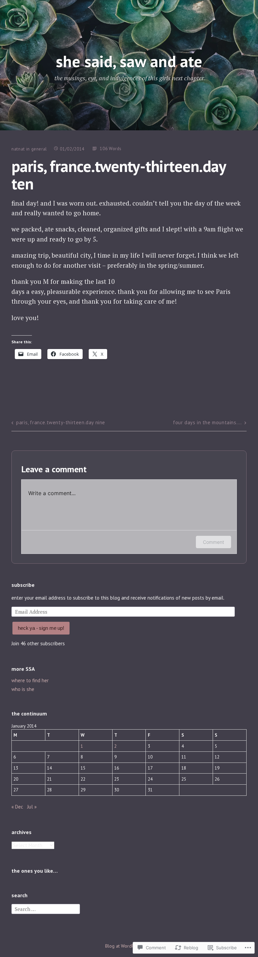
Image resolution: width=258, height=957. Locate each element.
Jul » (32, 806)
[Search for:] (45, 908)
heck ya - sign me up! (41, 628)
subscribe (23, 584)
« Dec (17, 806)
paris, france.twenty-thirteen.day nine (60, 422)
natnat (18, 149)
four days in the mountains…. (207, 422)
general (39, 149)
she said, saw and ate (129, 61)
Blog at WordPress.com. (129, 946)
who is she (22, 689)
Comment (213, 542)
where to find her (30, 680)
